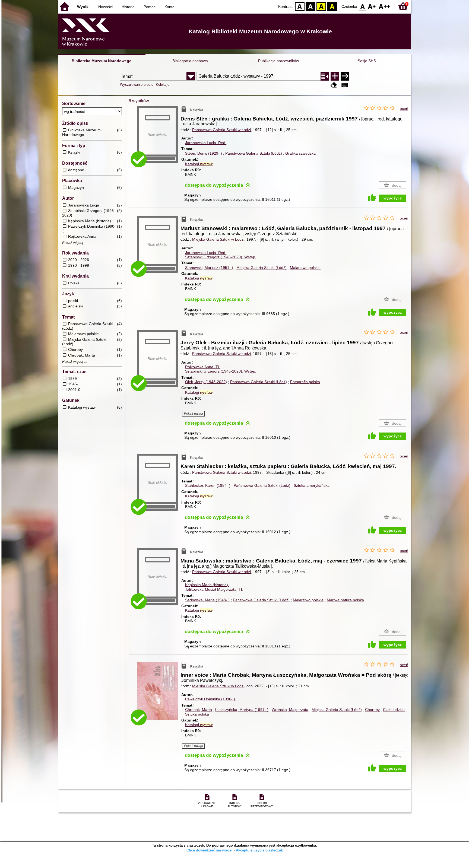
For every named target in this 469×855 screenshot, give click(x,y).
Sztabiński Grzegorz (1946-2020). (220, 257)
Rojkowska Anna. (202, 367)
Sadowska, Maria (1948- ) (207, 600)
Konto (169, 7)
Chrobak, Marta (198, 709)
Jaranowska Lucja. (205, 143)
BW (310, 6)
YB (321, 6)
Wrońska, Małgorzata (290, 709)
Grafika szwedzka (300, 153)
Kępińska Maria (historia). (207, 585)
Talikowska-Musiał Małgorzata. (214, 589)
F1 (372, 6)
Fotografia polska (305, 382)
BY (332, 6)
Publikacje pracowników (278, 61)
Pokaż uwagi (193, 413)
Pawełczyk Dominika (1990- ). (210, 699)
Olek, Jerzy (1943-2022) (206, 382)
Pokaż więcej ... (74, 243)
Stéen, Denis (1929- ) (203, 153)
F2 (384, 6)
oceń (404, 108)
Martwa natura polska (345, 600)
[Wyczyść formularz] (333, 85)
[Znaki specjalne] (344, 85)
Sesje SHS (367, 61)
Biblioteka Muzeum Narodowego (102, 61)
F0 (362, 6)
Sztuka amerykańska (311, 485)
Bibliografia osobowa (190, 61)
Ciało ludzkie (394, 709)
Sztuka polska (197, 714)
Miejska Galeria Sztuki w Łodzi (218, 239)
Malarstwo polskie (305, 267)
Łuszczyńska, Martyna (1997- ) (241, 709)
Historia (128, 7)
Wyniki (83, 7)
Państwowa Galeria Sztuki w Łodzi (221, 130)
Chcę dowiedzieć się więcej (209, 850)
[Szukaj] (345, 76)
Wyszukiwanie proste (136, 84)
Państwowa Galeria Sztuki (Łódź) (253, 153)
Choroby (372, 709)
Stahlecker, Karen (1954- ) (207, 485)
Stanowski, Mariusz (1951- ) (209, 267)
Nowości (105, 7)
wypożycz (393, 198)
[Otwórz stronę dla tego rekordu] (158, 695)
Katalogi (199, 164)
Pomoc (150, 7)
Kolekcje (162, 84)
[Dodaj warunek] (335, 76)
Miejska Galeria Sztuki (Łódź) (261, 267)
